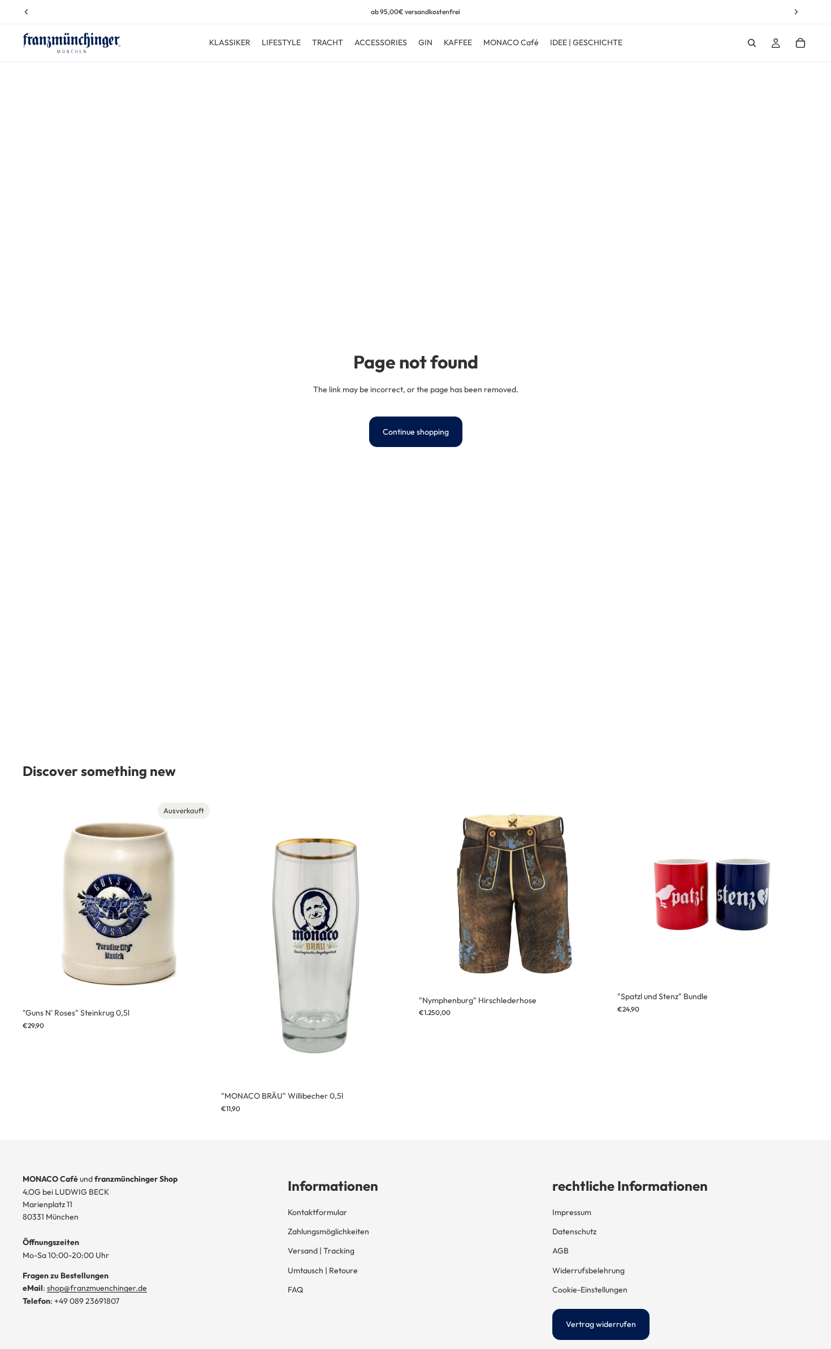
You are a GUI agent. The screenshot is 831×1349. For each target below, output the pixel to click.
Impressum (571, 1212)
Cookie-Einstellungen (589, 1290)
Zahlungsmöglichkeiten (328, 1231)
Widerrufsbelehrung (588, 1270)
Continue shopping (416, 432)
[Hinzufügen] (394, 1068)
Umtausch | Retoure (323, 1270)
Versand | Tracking (321, 1251)
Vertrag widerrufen (601, 1324)
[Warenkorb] (800, 43)
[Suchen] (751, 43)
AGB (560, 1251)
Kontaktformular (317, 1212)
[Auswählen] (593, 972)
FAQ (295, 1290)
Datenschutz (574, 1231)
